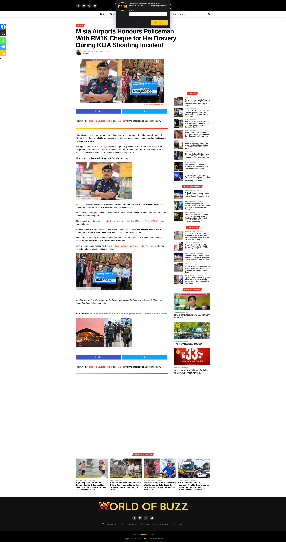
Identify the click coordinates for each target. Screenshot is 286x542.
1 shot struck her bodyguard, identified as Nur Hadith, (132, 246)
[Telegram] (3, 46)
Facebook (92, 121)
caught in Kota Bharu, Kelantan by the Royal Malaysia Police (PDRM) (127, 221)
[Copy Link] (3, 53)
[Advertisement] (192, 74)
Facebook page (100, 146)
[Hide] (1, 58)
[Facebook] (3, 27)
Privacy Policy (177, 524)
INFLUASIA (144, 534)
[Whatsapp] (3, 40)
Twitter (109, 121)
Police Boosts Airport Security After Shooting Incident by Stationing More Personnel (126, 314)
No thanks (141, 23)
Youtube (101, 121)
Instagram (121, 121)
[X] (3, 33)
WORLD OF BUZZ (141, 539)
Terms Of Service (160, 524)
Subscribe (159, 23)
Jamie (87, 54)
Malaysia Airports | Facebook (91, 198)
